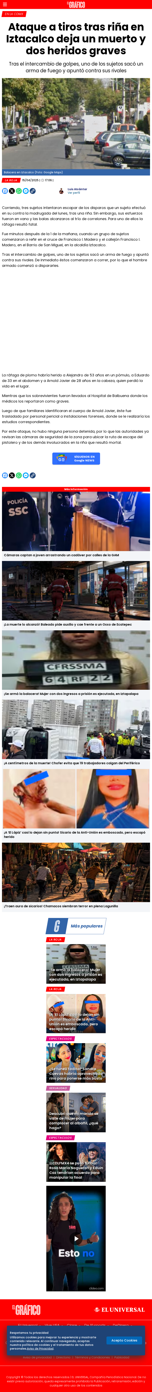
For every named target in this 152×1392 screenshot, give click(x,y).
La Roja (11, 180)
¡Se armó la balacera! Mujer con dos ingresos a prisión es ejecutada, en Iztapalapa (71, 694)
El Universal (27, 1325)
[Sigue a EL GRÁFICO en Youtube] (80, 1372)
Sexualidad (58, 1088)
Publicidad (121, 1357)
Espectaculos (60, 1039)
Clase (72, 1325)
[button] (5, 4)
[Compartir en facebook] (5, 191)
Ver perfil (74, 193)
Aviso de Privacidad (40, 1349)
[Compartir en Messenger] (26, 191)
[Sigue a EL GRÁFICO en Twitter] (74, 1372)
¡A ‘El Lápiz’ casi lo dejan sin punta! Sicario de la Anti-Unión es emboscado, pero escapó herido (74, 834)
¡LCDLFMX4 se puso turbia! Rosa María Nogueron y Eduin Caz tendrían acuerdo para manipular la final (76, 1170)
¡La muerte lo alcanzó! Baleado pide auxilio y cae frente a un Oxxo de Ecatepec (68, 624)
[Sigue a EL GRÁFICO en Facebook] (71, 1372)
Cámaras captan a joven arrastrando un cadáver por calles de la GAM (61, 555)
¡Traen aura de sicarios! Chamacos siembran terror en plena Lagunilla (61, 906)
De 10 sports (94, 1325)
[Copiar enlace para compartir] (42, 191)
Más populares (86, 926)
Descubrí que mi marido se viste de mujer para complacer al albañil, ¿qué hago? (73, 1120)
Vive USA (52, 1325)
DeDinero (121, 1325)
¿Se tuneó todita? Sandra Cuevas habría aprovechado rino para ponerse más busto (76, 1073)
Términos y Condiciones (92, 1357)
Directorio (63, 1357)
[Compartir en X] (12, 191)
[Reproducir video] (76, 1239)
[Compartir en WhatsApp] (19, 191)
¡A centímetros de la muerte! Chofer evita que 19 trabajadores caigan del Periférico (72, 763)
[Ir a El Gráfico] (76, 4)
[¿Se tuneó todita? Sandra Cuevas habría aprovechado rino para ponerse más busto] (76, 1063)
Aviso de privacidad (37, 1357)
